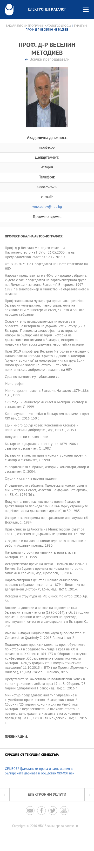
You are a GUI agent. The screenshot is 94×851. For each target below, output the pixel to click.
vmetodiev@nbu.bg (47, 207)
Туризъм (80, 26)
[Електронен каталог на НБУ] (9, 9)
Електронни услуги (47, 794)
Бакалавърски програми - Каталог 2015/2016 (39, 26)
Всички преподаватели (49, 59)
